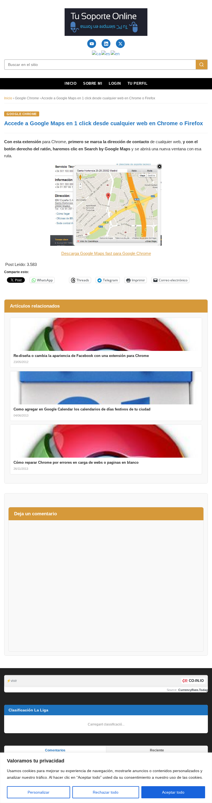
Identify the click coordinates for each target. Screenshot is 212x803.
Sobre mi (92, 83)
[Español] (106, 53)
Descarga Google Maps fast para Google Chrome (106, 253)
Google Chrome (22, 114)
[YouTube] (91, 43)
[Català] (96, 53)
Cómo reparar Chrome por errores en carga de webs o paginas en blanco (76, 462)
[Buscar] (201, 64)
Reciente (157, 750)
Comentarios (55, 750)
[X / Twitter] (120, 43)
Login (115, 83)
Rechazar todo (105, 792)
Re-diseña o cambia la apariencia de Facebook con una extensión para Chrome (81, 356)
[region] (106, 778)
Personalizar (38, 792)
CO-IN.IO (196, 681)
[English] (115, 53)
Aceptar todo (173, 792)
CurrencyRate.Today (193, 690)
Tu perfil (138, 83)
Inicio (70, 83)
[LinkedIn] (106, 43)
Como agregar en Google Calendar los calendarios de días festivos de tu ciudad (82, 409)
